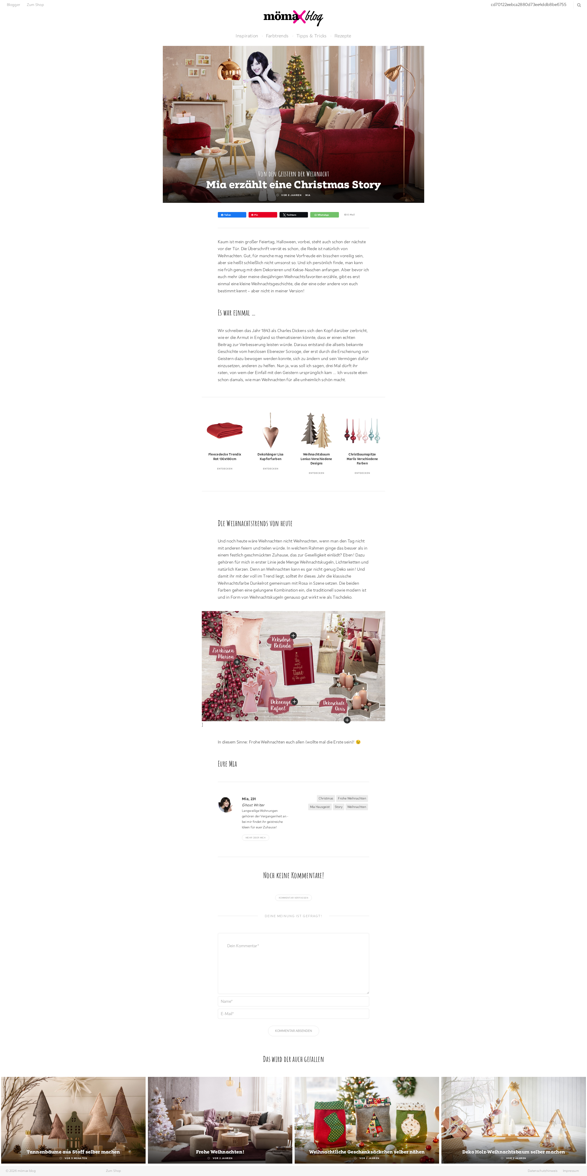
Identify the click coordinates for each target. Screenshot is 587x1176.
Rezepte (343, 36)
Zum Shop (35, 4)
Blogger (13, 4)
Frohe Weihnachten (352, 798)
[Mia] (228, 804)
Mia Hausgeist (320, 807)
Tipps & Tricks (311, 36)
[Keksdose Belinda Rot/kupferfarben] (293, 635)
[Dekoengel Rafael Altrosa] (294, 701)
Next (578, 1121)
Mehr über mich (256, 837)
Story (339, 807)
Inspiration (247, 36)
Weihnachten (356, 807)
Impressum (571, 1171)
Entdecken (225, 468)
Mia (308, 195)
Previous (9, 1121)
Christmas (326, 798)
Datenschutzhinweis (542, 1171)
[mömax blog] (293, 17)
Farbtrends (277, 36)
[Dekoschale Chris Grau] (347, 720)
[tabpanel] (73, 1120)
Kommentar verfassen (293, 897)
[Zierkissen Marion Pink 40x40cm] (237, 662)
